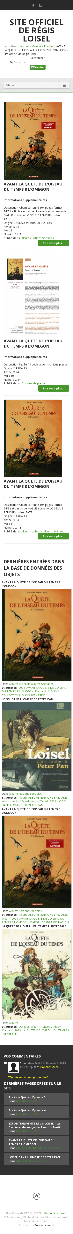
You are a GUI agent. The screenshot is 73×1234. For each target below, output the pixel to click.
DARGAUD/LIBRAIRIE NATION (49, 922)
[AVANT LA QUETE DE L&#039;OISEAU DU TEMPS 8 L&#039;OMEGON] (33, 140)
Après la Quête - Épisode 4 (27, 1110)
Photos (48, 46)
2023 (18, 1030)
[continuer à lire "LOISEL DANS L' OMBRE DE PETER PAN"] (36, 746)
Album (23, 797)
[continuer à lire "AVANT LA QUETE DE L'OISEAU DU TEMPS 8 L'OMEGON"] (36, 635)
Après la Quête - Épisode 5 (27, 1097)
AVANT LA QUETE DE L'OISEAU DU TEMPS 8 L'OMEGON (33, 186)
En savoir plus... (53, 243)
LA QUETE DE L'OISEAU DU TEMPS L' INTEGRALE (34, 926)
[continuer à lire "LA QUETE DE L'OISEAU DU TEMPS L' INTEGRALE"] (36, 974)
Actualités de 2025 (27, 1101)
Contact (46, 1067)
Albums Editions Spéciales (37, 238)
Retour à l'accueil (55, 1213)
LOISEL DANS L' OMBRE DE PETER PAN (27, 699)
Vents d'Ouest (20, 801)
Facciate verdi (44, 1225)
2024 (22, 687)
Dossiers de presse (33, 383)
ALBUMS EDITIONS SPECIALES (48, 797)
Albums (13, 1023)
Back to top (36, 1196)
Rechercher (37, 58)
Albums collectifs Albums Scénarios (43, 531)
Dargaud (40, 691)
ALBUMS (46, 1026)
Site (56, 1067)
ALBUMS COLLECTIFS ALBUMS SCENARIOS (30, 693)
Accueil (24, 46)
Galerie (36, 46)
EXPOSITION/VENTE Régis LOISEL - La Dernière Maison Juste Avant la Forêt (34, 1125)
